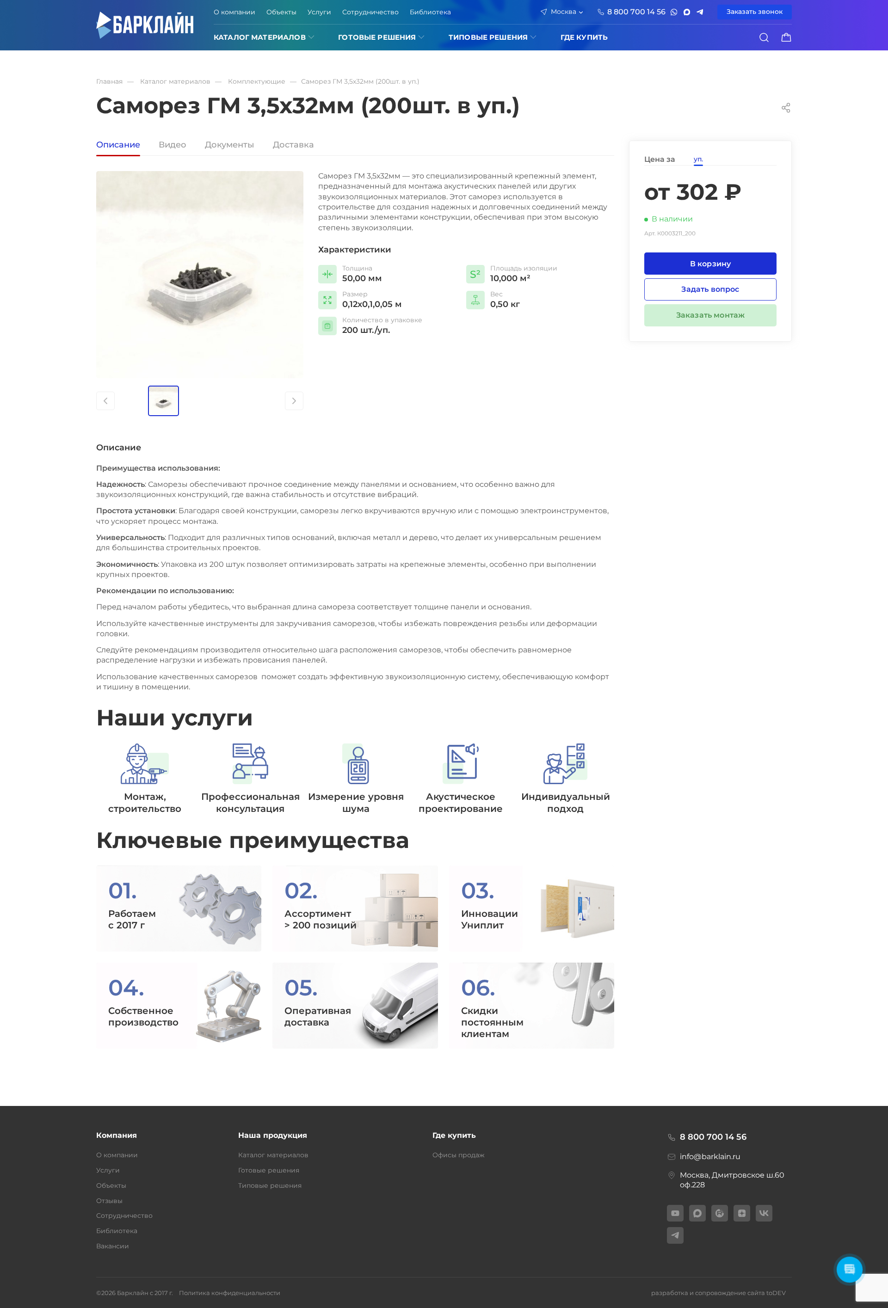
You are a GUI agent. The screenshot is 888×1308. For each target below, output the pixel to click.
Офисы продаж (458, 1155)
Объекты (281, 12)
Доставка (293, 145)
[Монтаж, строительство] (145, 779)
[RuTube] (719, 1213)
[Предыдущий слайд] (105, 401)
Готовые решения (377, 37)
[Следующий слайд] (294, 401)
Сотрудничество (370, 12)
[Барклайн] (144, 25)
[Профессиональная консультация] (250, 779)
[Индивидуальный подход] (565, 779)
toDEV (776, 1292)
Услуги (319, 12)
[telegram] (699, 12)
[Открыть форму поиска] (764, 37)
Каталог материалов (260, 37)
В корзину (710, 263)
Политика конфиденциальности (229, 1292)
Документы (229, 145)
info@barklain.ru (710, 1156)
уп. (698, 159)
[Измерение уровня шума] (356, 779)
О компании (234, 12)
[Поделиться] (786, 107)
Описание (118, 145)
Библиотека (430, 12)
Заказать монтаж (710, 315)
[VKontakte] (764, 1213)
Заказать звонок (755, 11)
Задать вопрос (710, 289)
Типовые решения (488, 37)
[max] (686, 12)
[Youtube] (675, 1213)
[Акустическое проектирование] (461, 779)
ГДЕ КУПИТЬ (584, 37)
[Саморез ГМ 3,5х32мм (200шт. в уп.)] (199, 274)
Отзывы (109, 1201)
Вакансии (112, 1246)
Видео (172, 145)
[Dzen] (742, 1213)
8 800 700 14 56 (713, 1137)
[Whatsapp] (673, 12)
